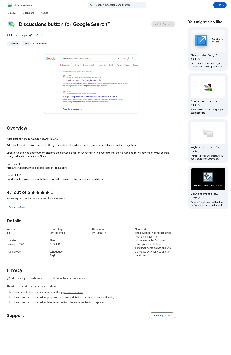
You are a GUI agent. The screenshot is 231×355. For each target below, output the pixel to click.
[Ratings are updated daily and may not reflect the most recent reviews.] (31, 35)
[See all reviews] (17, 207)
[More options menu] (201, 5)
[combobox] (121, 5)
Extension (14, 43)
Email (100, 233)
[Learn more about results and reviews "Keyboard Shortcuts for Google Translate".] (199, 151)
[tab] (12, 13)
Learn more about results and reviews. (44, 198)
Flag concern (14, 251)
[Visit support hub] (162, 315)
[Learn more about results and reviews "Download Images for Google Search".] (198, 198)
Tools (26, 43)
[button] (208, 5)
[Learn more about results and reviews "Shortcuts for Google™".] (198, 59)
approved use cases (72, 292)
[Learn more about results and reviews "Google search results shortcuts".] (198, 105)
